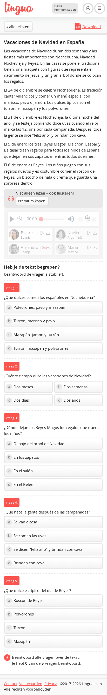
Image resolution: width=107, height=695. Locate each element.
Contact (10, 683)
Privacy (50, 683)
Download (91, 26)
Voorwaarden (30, 683)
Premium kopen (31, 201)
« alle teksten (17, 26)
